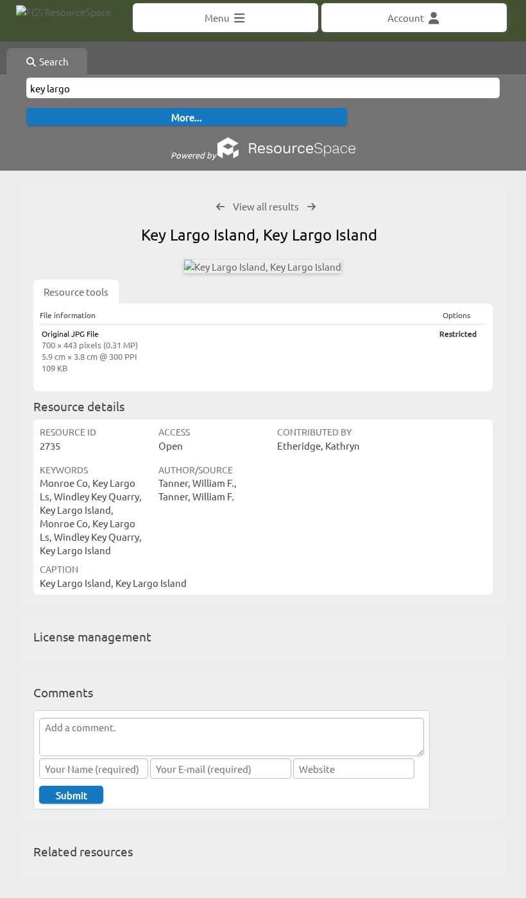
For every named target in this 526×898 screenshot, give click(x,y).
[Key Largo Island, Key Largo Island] (262, 266)
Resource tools (76, 291)
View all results (266, 206)
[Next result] (311, 207)
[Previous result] (220, 207)
